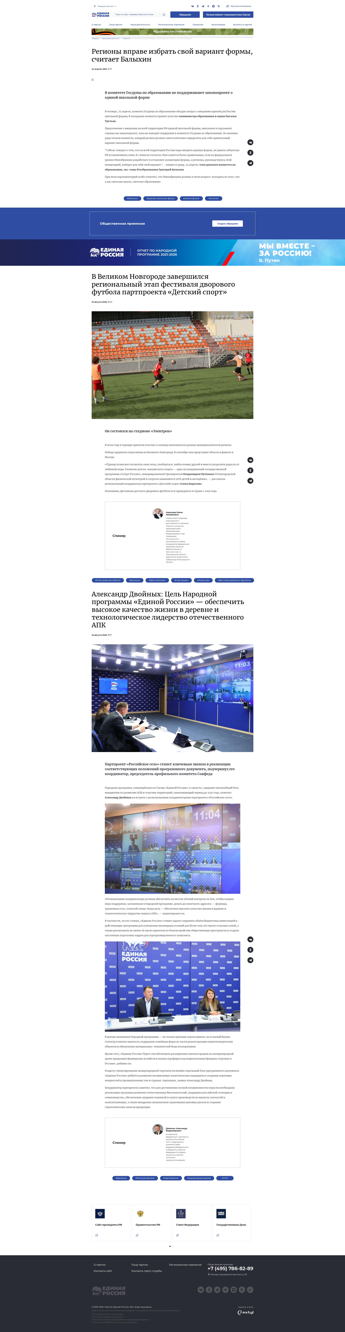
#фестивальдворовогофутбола (234, 580)
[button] (170, 1246)
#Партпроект (182, 580)
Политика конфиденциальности (108, 1317)
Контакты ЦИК (103, 1271)
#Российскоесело (145, 1178)
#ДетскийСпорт (157, 580)
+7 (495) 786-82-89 (230, 1268)
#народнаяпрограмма (199, 1178)
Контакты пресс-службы (146, 1271)
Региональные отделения (171, 24)
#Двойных (121, 1178)
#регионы (134, 580)
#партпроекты (171, 1178)
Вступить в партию (242, 24)
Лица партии (115, 24)
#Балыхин (132, 198)
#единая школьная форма (160, 198)
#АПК (225, 1178)
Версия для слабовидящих (240, 6)
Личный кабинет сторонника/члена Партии (228, 14)
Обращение (185, 14)
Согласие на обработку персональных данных (114, 1322)
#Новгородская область (107, 580)
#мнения (213, 198)
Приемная (198, 24)
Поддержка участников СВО (172, 31)
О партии (96, 24)
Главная (95, 38)
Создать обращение (227, 223)
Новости (127, 38)
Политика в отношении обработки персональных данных (120, 1320)
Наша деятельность (140, 24)
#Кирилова (203, 580)
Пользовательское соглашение (107, 1314)
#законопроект (191, 198)
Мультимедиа (218, 24)
